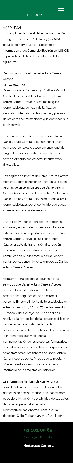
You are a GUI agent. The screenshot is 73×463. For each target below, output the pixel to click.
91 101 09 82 (33, 15)
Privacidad (46, 437)
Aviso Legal (31, 437)
